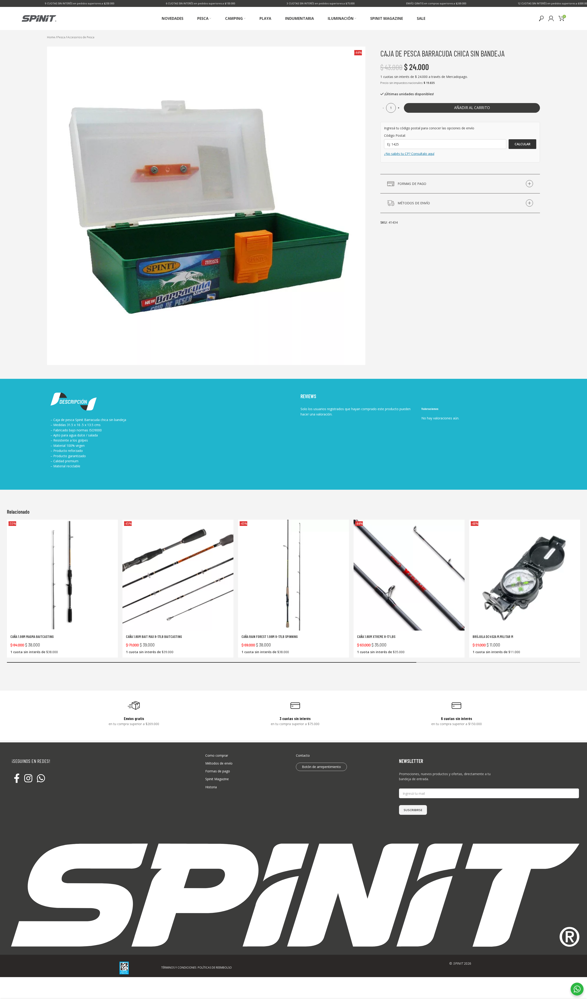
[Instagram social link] (28, 778)
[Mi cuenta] (551, 18)
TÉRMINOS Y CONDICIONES (178, 967)
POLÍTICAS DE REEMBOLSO (215, 967)
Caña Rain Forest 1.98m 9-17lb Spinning (269, 636)
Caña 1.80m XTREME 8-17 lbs (376, 636)
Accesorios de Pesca (80, 37)
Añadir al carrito (472, 107)
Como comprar (216, 755)
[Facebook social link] (17, 778)
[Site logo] (39, 18)
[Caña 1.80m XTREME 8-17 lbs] (409, 575)
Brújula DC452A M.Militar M (493, 636)
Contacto (303, 755)
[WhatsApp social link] (41, 778)
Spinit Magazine (217, 779)
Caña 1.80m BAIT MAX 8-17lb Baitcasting (154, 636)
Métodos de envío (218, 763)
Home (51, 37)
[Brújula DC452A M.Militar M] (524, 575)
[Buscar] (541, 18)
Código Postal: (395, 135)
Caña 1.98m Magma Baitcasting (32, 636)
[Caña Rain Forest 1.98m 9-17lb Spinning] (293, 575)
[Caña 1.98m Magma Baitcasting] (62, 575)
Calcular (522, 144)
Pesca (61, 37)
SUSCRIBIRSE (413, 810)
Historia (211, 787)
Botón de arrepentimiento (321, 767)
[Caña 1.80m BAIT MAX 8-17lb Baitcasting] (177, 575)
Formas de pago (217, 771)
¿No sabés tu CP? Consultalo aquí (409, 153)
